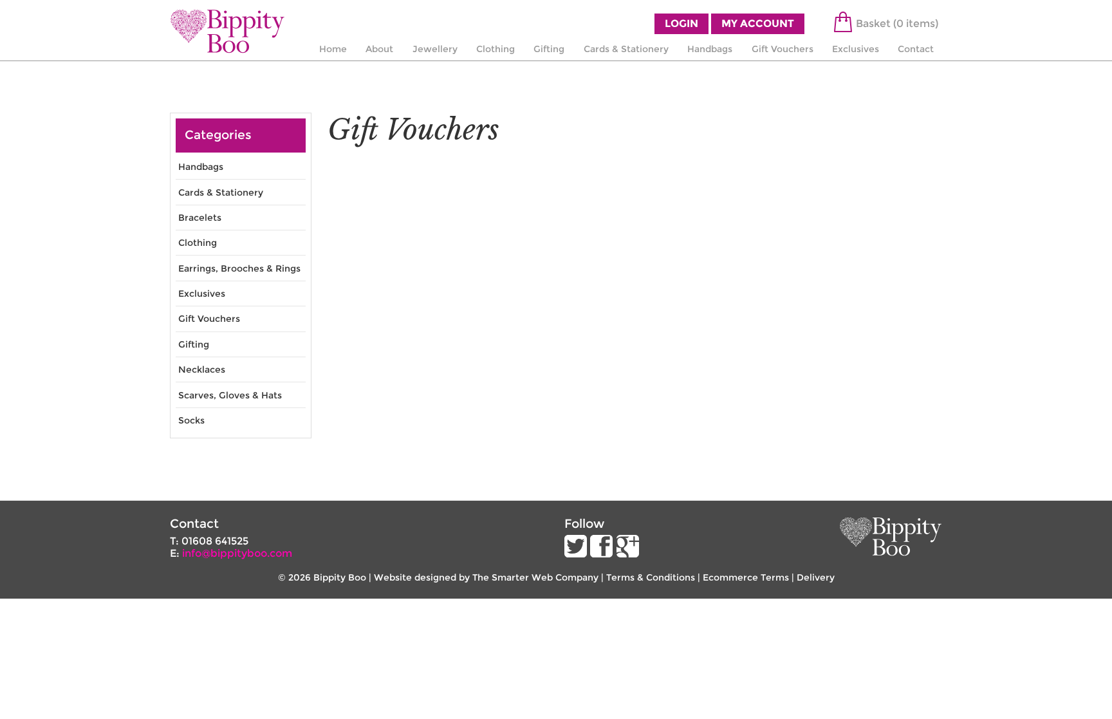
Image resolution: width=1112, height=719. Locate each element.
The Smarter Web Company (535, 577)
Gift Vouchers (782, 49)
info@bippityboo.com (237, 553)
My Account (757, 23)
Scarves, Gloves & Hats (230, 395)
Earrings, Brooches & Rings (239, 268)
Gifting (548, 49)
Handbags (709, 49)
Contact (916, 49)
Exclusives (855, 49)
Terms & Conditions (650, 577)
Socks (191, 420)
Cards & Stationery (626, 49)
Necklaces (201, 369)
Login (681, 23)
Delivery (816, 577)
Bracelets (199, 217)
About (379, 49)
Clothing (495, 49)
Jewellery (435, 49)
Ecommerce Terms (746, 577)
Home (333, 49)
